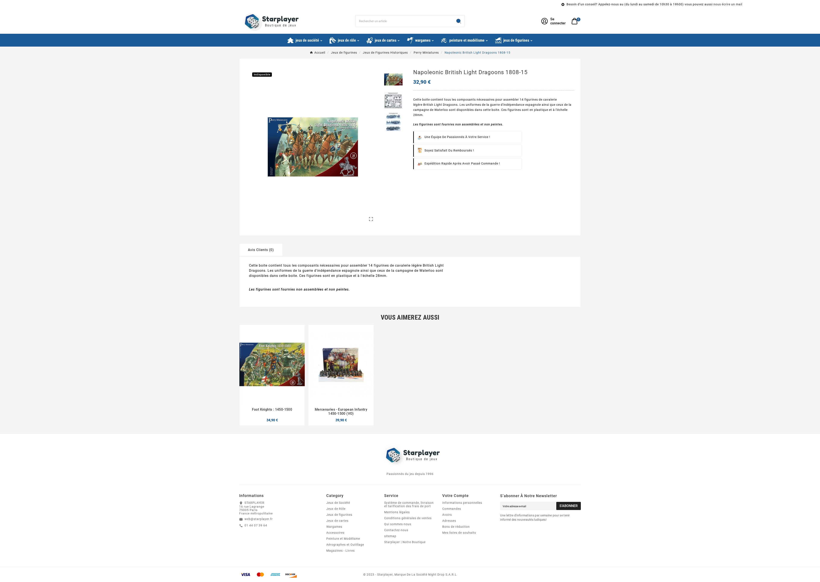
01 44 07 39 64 (256, 525)
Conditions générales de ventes (408, 518)
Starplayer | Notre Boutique (405, 542)
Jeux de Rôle (336, 508)
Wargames (334, 526)
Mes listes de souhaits (459, 532)
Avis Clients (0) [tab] (261, 250)
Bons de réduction (456, 526)
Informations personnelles (462, 502)
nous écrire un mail (603, 4)
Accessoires (335, 532)
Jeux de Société (338, 502)
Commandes (451, 508)
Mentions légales (397, 512)
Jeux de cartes (337, 520)
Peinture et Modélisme (343, 538)
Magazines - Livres (340, 550)
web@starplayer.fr (259, 519)
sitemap (390, 536)
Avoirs (447, 514)
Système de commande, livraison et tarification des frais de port (409, 504)
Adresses (449, 520)
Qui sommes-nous (397, 524)
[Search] (458, 21)
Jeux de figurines (339, 514)
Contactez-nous (396, 530)
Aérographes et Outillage (345, 544)
